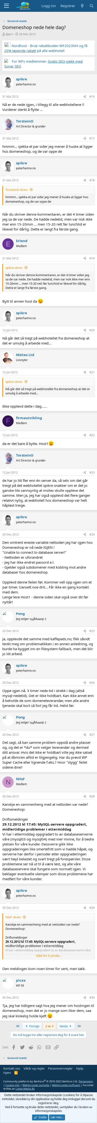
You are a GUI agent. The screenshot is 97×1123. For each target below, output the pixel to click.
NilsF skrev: (13, 917)
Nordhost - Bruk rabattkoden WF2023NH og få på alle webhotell (45, 48)
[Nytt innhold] (82, 5)
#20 (92, 330)
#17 (92, 138)
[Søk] (91, 5)
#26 (92, 683)
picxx (21, 980)
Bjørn (9, 34)
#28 (92, 796)
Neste (64, 1026)
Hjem (7, 1073)
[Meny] (6, 6)
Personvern (86, 1081)
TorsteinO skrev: (16, 189)
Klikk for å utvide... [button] (48, 955)
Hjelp (79, 1068)
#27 (92, 735)
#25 (92, 631)
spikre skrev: (14, 268)
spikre (21, 79)
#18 (92, 180)
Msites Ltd (25, 354)
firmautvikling (29, 417)
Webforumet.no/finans (66, 1085)
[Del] (85, 97)
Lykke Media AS (25, 1088)
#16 (92, 97)
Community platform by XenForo (40, 1081)
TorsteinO (24, 121)
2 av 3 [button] (49, 1026)
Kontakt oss (11, 1068)
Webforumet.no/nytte (35, 1085)
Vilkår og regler (34, 1068)
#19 (92, 258)
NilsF (20, 778)
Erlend (22, 240)
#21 (92, 372)
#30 (92, 998)
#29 (92, 908)
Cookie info (12, 1085)
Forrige (33, 1026)
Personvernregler (60, 1068)
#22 (92, 435)
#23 (92, 472)
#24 (92, 534)
